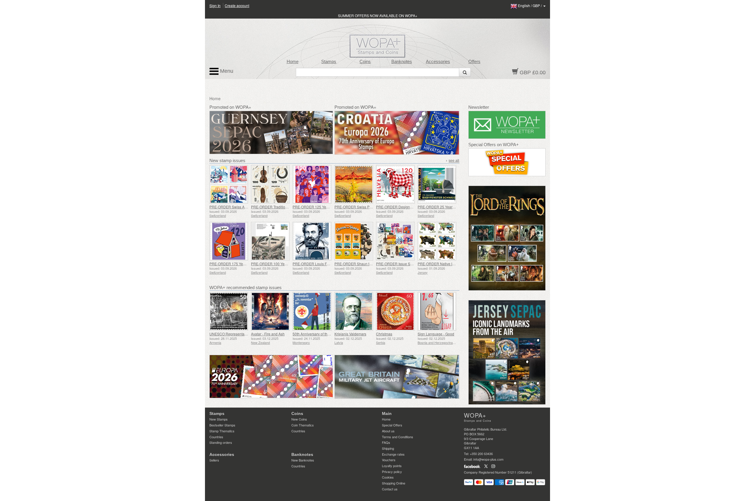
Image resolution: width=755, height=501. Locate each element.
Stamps (328, 61)
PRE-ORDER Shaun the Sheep (359, 263)
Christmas (384, 333)
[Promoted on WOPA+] (271, 376)
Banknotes (401, 61)
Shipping (388, 448)
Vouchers (388, 459)
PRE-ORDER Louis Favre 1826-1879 (322, 263)
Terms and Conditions (397, 436)
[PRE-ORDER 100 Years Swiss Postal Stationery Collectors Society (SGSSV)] (270, 241)
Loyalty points (392, 465)
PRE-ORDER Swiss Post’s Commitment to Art (370, 206)
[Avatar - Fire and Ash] (270, 311)
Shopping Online (393, 483)
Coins (365, 61)
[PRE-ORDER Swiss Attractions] (228, 184)
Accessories (438, 61)
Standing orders (220, 442)
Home (292, 61)
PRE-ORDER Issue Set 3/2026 (400, 263)
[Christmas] (395, 311)
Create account (237, 5)
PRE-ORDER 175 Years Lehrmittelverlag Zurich (247, 263)
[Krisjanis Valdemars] (353, 311)
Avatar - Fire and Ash (268, 333)
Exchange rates (393, 454)
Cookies (388, 477)
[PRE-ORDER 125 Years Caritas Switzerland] (312, 184)
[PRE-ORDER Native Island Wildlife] (437, 241)
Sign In (215, 5)
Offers (474, 61)
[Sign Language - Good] (437, 311)
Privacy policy (392, 471)
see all (454, 161)
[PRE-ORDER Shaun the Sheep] (353, 241)
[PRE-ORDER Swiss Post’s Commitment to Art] (353, 184)
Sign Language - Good (436, 333)
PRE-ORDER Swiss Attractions (234, 206)
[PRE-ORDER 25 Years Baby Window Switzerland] (437, 184)
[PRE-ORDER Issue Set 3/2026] (395, 241)
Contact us (390, 489)
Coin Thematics (302, 425)
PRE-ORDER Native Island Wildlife (446, 263)
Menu (226, 71)
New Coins (299, 419)
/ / (530, 5)
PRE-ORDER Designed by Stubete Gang (409, 206)
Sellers (214, 460)
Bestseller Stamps (222, 425)
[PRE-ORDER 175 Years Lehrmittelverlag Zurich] (228, 241)
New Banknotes (302, 460)
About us (388, 431)
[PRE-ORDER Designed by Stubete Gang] (395, 184)
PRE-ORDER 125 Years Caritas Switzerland (328, 206)
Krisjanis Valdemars (350, 333)
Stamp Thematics (221, 431)
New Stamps (218, 419)
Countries (216, 436)
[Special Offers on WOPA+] (507, 162)
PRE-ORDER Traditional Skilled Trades (282, 206)
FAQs (386, 442)
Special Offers (392, 425)
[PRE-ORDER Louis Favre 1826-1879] (312, 241)
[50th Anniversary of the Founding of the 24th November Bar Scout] (312, 311)
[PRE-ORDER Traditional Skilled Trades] (270, 184)
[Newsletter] (507, 125)
